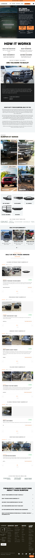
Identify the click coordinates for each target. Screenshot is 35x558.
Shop (10, 3)
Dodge (23, 529)
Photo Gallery (18, 3)
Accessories (13, 3)
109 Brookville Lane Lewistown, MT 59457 (4, 540)
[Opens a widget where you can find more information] (31, 556)
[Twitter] (26, 554)
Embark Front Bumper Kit (17, 331)
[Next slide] (2, 81)
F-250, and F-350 (25, 121)
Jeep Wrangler (21, 122)
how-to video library (22, 123)
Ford (22, 531)
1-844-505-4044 (4, 535)
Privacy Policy (3, 554)
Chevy (23, 527)
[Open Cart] (33, 4)
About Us (30, 547)
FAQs (16, 538)
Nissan (23, 539)
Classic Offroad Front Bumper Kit (17, 262)
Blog (29, 545)
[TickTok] (33, 554)
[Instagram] (22, 554)
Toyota (17, 122)
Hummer (23, 534)
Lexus (23, 537)
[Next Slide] (33, 238)
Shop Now (21, 0)
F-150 (21, 121)
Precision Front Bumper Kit (17, 297)
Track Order (17, 536)
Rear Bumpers (10, 530)
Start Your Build (27, 3)
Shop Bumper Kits (22, 28)
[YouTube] (30, 554)
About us (30, 27)
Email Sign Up (4, 529)
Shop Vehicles (17, 541)
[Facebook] (19, 554)
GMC (15, 122)
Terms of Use (8, 554)
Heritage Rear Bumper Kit (17, 437)
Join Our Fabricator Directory (31, 538)
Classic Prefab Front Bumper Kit (17, 402)
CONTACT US (3, 544)
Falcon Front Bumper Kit (17, 367)
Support (22, 3)
